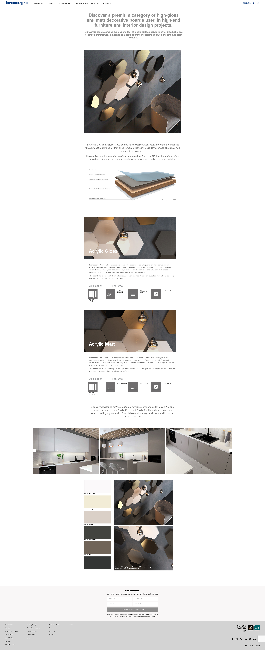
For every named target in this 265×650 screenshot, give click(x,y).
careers (95, 3)
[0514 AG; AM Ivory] (97, 507)
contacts (107, 3)
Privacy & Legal (32, 625)
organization (81, 3)
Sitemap (51, 634)
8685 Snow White (90, 493)
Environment (9, 634)
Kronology (8, 641)
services (51, 3)
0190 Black (88, 570)
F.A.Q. (51, 628)
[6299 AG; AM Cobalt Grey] (97, 538)
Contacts (52, 631)
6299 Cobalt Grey (90, 539)
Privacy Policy (31, 634)
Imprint (29, 638)
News (71, 625)
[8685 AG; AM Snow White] (97, 492)
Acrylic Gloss (103, 251)
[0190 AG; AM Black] (97, 568)
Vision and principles (11, 631)
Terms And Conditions (33, 628)
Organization (9, 625)
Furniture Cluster (10, 644)
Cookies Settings (32, 631)
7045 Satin (88, 524)
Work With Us (9, 638)
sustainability (65, 3)
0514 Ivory (88, 509)
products (38, 3)
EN (254, 3)
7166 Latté (88, 554)
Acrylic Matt (102, 344)
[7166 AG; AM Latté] (97, 553)
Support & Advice (54, 625)
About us (7, 628)
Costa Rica (247, 3)
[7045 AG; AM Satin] (97, 522)
